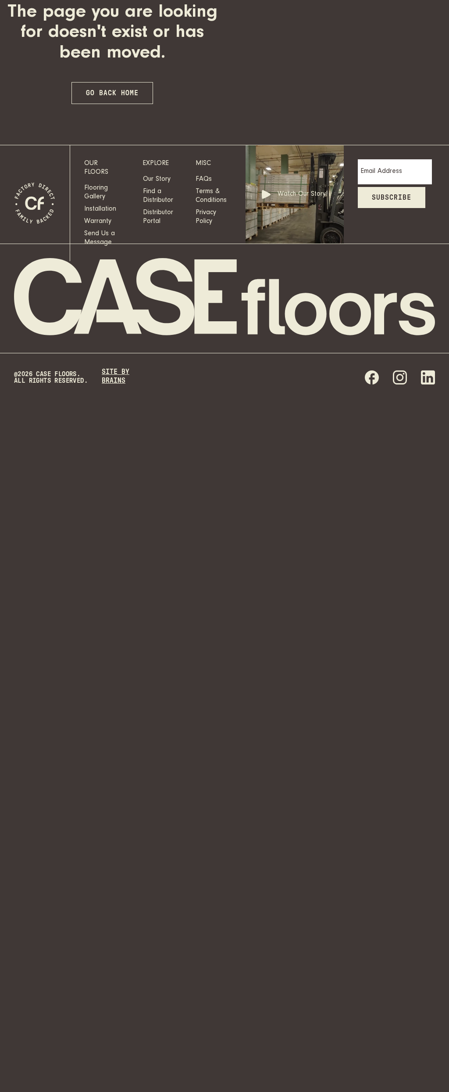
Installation (100, 209)
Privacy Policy (206, 217)
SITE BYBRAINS (115, 376)
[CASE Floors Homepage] (35, 203)
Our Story (157, 179)
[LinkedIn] (428, 377)
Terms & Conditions (211, 196)
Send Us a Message (99, 238)
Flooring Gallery (96, 193)
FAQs (204, 179)
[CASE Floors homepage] (224, 298)
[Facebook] (372, 377)
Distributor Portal (158, 217)
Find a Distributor (158, 196)
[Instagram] (400, 377)
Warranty (97, 221)
